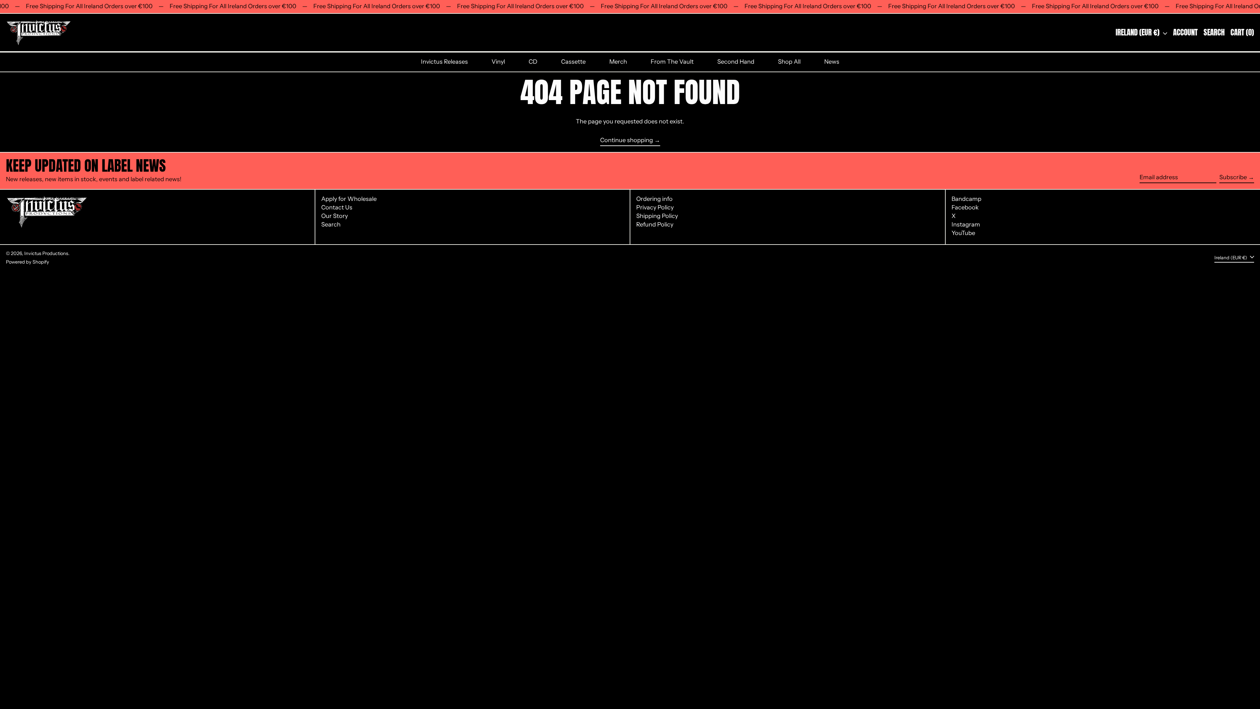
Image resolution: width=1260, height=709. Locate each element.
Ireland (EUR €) (1138, 32)
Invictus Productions (46, 253)
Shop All (789, 61)
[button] (1214, 33)
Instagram (966, 224)
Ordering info (654, 199)
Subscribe (1233, 177)
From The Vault (672, 61)
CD (533, 61)
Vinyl (498, 61)
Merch (618, 61)
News (831, 61)
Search (331, 224)
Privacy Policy (655, 207)
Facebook (965, 207)
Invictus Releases (444, 61)
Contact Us (336, 207)
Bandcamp (966, 199)
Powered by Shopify (27, 262)
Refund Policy (654, 224)
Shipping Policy (657, 216)
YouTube (963, 233)
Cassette (573, 61)
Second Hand (735, 61)
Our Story (334, 216)
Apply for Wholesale (349, 199)
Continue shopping (626, 140)
